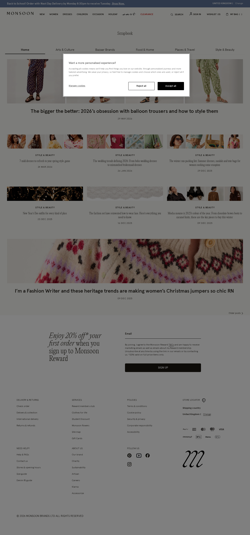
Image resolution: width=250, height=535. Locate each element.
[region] (126, 75)
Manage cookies (77, 86)
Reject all (141, 86)
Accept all (170, 86)
